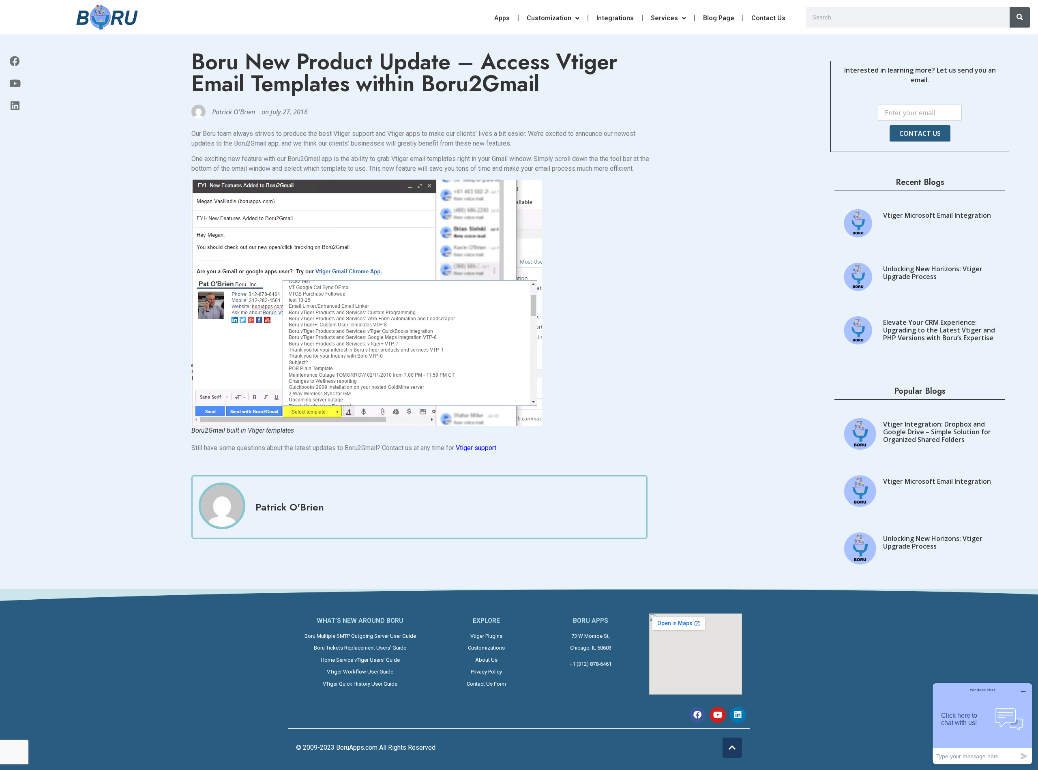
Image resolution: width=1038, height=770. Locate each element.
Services (664, 18)
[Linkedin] (15, 105)
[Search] (1020, 17)
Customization (549, 18)
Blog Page (718, 18)
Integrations (615, 18)
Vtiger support (476, 448)
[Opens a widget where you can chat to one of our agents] (982, 723)
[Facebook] (15, 61)
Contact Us (768, 18)
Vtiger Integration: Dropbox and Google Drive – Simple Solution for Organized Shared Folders (937, 432)
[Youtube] (15, 83)
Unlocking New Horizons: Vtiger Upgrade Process (932, 272)
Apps (502, 18)
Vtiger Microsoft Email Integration (937, 215)
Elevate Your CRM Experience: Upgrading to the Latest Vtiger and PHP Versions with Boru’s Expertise (939, 330)
